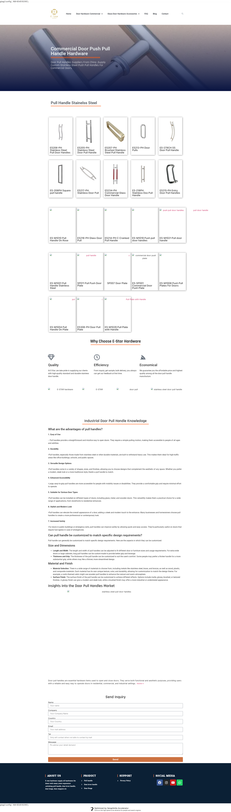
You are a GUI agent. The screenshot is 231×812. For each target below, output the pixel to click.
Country (51, 718)
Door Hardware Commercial (88, 14)
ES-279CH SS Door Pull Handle (169, 149)
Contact (165, 14)
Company (52, 710)
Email (50, 726)
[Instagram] (166, 782)
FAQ (146, 14)
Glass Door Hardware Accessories (122, 14)
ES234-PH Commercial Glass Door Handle (115, 193)
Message (52, 742)
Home (68, 14)
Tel (49, 734)
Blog (155, 14)
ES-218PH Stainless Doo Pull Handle (142, 193)
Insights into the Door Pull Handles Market (81, 585)
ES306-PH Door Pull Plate (88, 328)
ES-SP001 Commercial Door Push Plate (142, 285)
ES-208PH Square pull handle (60, 191)
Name (50, 702)
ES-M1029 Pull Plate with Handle (116, 328)
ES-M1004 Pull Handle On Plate (59, 328)
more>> (140, 683)
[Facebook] (160, 782)
